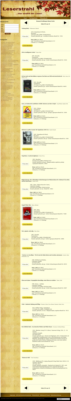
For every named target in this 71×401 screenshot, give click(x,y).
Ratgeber (5, 84)
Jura (4, 67)
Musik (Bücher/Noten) (8, 77)
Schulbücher (6, 89)
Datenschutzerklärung (56, 395)
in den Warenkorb (27, 45)
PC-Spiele (5, 81)
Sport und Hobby (7, 93)
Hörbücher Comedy (7, 59)
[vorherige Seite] (25, 25)
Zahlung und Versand (45, 395)
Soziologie (5, 92)
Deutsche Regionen (7, 48)
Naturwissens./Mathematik (9, 79)
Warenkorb (43, 18)
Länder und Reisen (7, 72)
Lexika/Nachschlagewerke (9, 74)
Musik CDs (5, 78)
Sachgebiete (33, 18)
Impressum (12, 395)
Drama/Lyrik (6, 49)
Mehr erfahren (47, 398)
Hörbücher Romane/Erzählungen (10, 60)
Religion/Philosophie (8, 85)
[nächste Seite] (65, 25)
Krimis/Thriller (6, 70)
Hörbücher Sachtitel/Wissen (9, 61)
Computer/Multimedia (8, 45)
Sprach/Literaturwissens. (8, 95)
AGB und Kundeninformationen (23, 395)
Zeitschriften (6, 100)
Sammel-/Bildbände (7, 88)
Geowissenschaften (7, 56)
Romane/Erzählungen (8, 86)
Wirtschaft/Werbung (7, 99)
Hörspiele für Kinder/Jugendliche (10, 64)
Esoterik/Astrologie (7, 53)
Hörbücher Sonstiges (8, 63)
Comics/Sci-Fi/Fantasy (8, 43)
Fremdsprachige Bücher (8, 54)
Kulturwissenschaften (8, 71)
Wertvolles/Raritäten (7, 97)
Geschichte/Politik (7, 57)
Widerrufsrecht (35, 395)
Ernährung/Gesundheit (8, 52)
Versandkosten (37, 41)
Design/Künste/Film (7, 46)
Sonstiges (5, 90)
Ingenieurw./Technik (7, 66)
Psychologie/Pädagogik (8, 82)
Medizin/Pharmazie (7, 75)
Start (25, 18)
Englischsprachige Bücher (9, 50)
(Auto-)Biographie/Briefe (9, 42)
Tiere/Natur (5, 96)
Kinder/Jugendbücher (8, 68)
